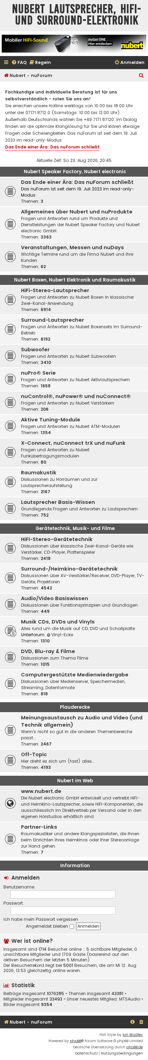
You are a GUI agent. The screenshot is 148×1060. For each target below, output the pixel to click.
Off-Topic (34, 754)
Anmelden (25, 877)
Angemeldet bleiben (48, 926)
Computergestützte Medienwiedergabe (74, 674)
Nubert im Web (75, 780)
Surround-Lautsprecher (52, 320)
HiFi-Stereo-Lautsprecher (55, 290)
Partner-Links (39, 827)
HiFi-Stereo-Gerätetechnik (57, 539)
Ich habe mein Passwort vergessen (40, 919)
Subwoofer (35, 349)
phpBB (75, 1041)
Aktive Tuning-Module (50, 419)
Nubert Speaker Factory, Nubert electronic (75, 171)
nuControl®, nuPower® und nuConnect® (76, 396)
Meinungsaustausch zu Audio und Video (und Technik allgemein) (81, 721)
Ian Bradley (133, 1034)
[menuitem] (19, 62)
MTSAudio (129, 999)
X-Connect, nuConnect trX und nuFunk (73, 443)
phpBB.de (134, 1047)
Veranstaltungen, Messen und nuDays (72, 247)
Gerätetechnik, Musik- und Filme (75, 528)
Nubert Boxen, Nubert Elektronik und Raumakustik (75, 280)
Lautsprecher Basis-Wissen (58, 502)
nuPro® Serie (38, 372)
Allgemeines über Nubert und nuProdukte (77, 211)
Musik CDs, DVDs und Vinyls (58, 621)
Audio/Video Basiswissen (54, 598)
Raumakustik (38, 472)
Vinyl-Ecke (62, 635)
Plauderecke (75, 707)
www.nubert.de (41, 791)
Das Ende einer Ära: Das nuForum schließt (52, 147)
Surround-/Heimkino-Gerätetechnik (69, 568)
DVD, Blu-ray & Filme (48, 651)
